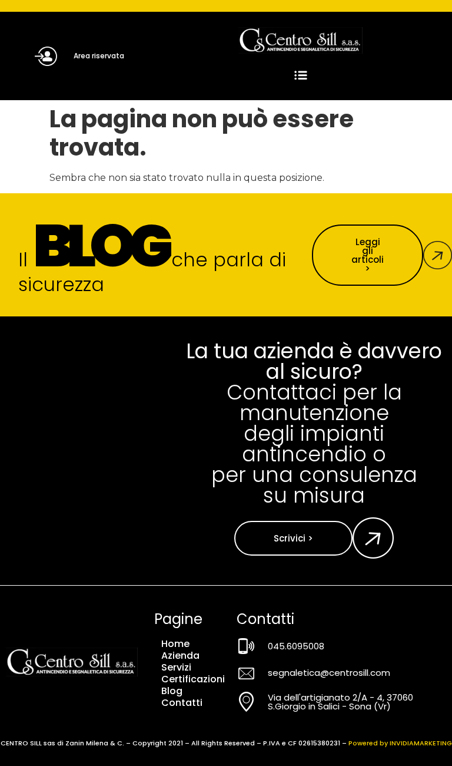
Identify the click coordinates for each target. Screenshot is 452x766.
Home (175, 644)
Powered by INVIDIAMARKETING (400, 743)
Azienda (180, 656)
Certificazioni (192, 679)
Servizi (176, 667)
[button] (300, 75)
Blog (171, 691)
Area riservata (99, 56)
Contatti (181, 703)
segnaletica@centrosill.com (329, 672)
